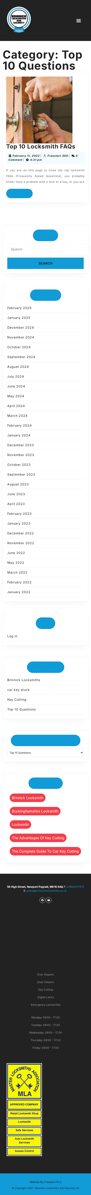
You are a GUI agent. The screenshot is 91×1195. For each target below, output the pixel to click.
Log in (12, 636)
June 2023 (16, 494)
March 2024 (17, 415)
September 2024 (21, 357)
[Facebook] (42, 900)
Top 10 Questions (21, 709)
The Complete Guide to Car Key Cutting (45, 851)
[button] (78, 20)
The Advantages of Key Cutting (38, 838)
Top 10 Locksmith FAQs (41, 146)
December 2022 (20, 533)
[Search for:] (45, 250)
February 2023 (19, 513)
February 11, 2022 (26, 155)
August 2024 (18, 366)
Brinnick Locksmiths (23, 680)
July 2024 (15, 376)
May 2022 (15, 562)
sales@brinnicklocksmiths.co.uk (47, 890)
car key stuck (18, 690)
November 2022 (20, 543)
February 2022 (19, 582)
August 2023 (18, 484)
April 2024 (16, 406)
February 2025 (19, 308)
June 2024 (16, 386)
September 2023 (21, 474)
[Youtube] (48, 900)
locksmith (20, 824)
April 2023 (16, 504)
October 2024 (19, 347)
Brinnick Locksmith (27, 798)
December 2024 (20, 327)
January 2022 (18, 592)
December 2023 (20, 445)
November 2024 (20, 337)
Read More (22, 192)
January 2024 (18, 435)
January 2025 (18, 318)
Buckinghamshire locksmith (35, 811)
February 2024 (19, 425)
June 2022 (16, 553)
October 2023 (19, 464)
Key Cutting (17, 699)
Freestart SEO (57, 155)
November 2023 (20, 455)
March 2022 (17, 572)
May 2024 (15, 396)
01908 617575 (75, 886)
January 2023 (18, 523)
